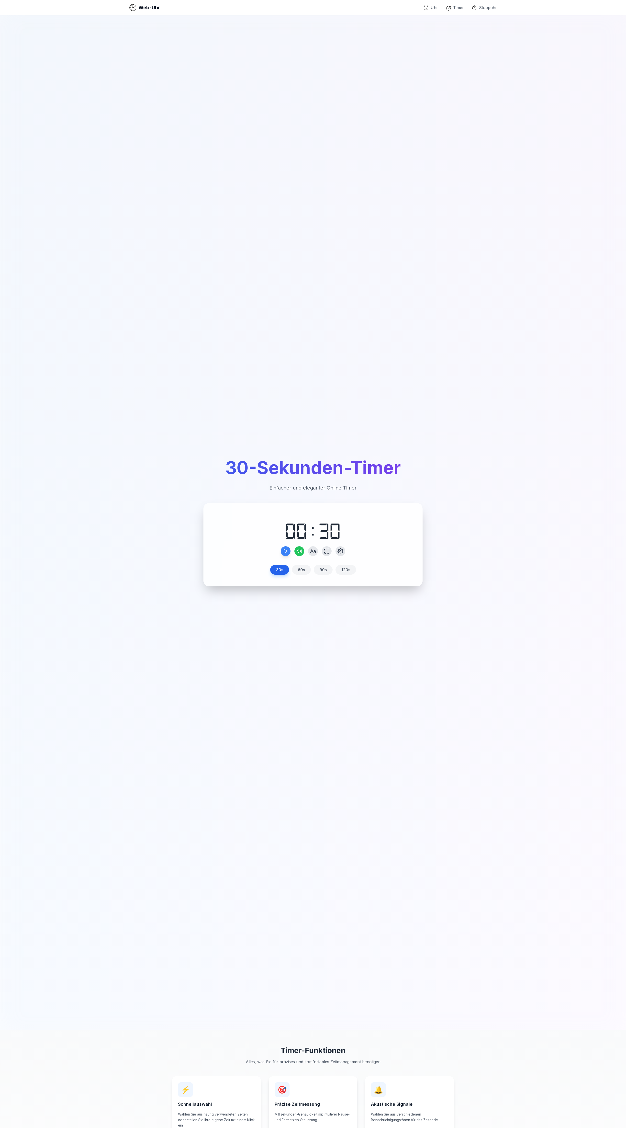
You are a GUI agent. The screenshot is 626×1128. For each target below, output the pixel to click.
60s (301, 569)
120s (345, 569)
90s (323, 569)
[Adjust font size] (313, 551)
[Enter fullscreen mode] (327, 551)
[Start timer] (286, 551)
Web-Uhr (149, 8)
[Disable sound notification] (299, 551)
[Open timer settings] (340, 551)
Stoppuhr (488, 7)
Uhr (434, 7)
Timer (458, 7)
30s (279, 569)
